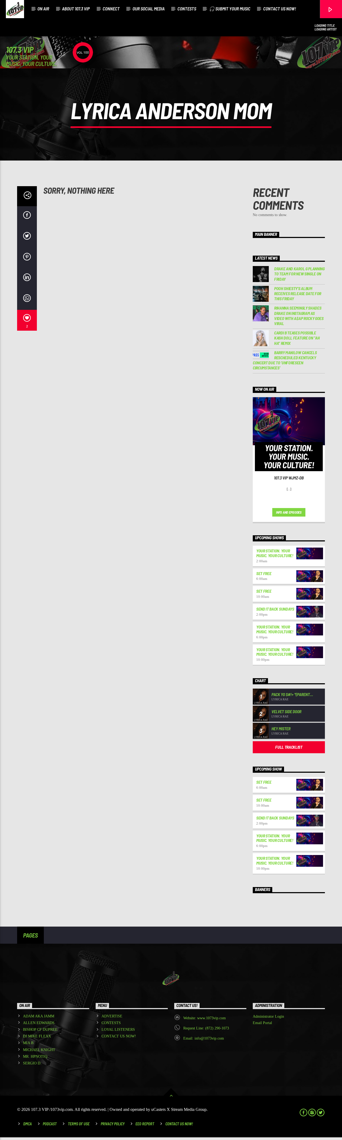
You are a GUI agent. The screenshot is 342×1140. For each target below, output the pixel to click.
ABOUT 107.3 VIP (76, 8)
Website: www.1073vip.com (204, 1018)
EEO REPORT (144, 1124)
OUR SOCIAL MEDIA (149, 8)
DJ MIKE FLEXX (37, 1036)
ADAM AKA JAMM (38, 1016)
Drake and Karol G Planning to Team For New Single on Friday (299, 273)
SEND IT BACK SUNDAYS (275, 608)
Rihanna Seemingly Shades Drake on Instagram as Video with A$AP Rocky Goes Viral (299, 315)
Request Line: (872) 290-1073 (206, 1028)
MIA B (28, 1043)
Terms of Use (79, 1124)
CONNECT (111, 8)
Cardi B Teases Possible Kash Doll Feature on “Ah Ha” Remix (297, 337)
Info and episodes (289, 512)
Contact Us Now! (179, 1124)
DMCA (27, 1124)
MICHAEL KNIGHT (39, 1050)
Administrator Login (268, 1016)
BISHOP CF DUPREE (40, 1030)
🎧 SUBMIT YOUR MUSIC (229, 8)
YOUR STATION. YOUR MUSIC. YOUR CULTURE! (274, 553)
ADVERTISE (112, 1016)
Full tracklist (288, 746)
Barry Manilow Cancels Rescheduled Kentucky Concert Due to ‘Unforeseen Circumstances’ (285, 360)
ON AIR (43, 8)
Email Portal (262, 1023)
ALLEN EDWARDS (39, 1023)
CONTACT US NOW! (279, 8)
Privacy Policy (113, 1124)
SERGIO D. (32, 1063)
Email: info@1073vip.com (203, 1038)
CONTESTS (186, 8)
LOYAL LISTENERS (118, 1030)
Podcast (50, 1124)
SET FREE (263, 573)
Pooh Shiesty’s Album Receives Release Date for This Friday (297, 293)
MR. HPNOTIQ (35, 1057)
